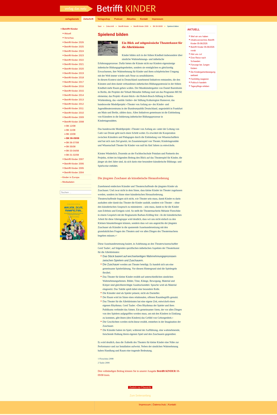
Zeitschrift (88, 19)
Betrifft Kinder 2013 (74, 99)
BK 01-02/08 (72, 155)
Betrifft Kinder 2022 (74, 60)
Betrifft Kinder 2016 (74, 86)
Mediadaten (68, 182)
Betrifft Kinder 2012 (74, 104)
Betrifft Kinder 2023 (74, 55)
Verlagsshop (104, 19)
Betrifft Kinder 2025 (74, 46)
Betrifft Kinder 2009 (74, 117)
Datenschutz (159, 404)
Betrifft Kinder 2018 (74, 77)
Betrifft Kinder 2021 (74, 64)
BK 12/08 (71, 126)
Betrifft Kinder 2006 (74, 163)
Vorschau (69, 38)
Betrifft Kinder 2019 (74, 73)
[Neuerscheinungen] (73, 239)
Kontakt (144, 19)
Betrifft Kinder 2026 (74, 42)
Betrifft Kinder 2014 (74, 95)
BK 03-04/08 (72, 150)
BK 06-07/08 (72, 142)
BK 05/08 (71, 146)
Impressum (157, 19)
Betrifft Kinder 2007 (74, 159)
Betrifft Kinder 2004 (74, 172)
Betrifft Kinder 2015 (74, 91)
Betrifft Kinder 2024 (74, 51)
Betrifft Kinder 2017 (74, 82)
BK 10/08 (71, 134)
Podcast (118, 19)
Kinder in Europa (70, 177)
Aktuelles (131, 19)
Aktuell (67, 33)
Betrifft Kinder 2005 (74, 168)
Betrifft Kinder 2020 (74, 68)
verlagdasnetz (72, 19)
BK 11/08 (70, 130)
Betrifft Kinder (70, 29)
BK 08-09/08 (72, 138)
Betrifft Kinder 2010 (74, 112)
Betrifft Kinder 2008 (74, 121)
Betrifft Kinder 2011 (74, 108)
